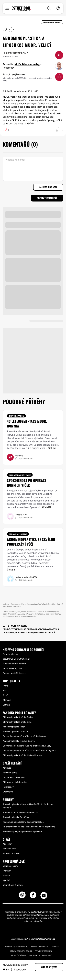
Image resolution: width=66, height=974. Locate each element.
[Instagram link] (22, 896)
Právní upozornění (43, 951)
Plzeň (5, 695)
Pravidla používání (39, 947)
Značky (6, 875)
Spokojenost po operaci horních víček (26, 483)
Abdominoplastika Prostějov (16, 817)
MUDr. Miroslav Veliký (27, 64)
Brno (5, 690)
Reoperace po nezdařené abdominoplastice (23, 822)
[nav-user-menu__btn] (58, 8)
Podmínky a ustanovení (40, 955)
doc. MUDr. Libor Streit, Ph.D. (16, 659)
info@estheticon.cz (45, 939)
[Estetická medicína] (21, 8)
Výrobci (6, 880)
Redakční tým (9, 848)
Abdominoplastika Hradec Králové (19, 741)
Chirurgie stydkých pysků (15, 782)
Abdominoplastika (18, 534)
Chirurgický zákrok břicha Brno (17, 722)
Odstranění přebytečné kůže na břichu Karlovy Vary (27, 745)
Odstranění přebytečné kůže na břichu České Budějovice (29, 750)
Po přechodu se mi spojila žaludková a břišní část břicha (29, 826)
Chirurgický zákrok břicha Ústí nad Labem (22, 755)
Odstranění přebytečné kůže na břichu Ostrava (25, 736)
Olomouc (7, 700)
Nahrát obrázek (48, 187)
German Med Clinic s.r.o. (14, 673)
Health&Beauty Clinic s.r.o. (15, 668)
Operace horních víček (20, 475)
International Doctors (13, 885)
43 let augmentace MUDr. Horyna (27, 424)
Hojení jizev (8, 787)
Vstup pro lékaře (10, 866)
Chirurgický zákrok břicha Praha (18, 717)
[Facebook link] (33, 896)
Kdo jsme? (7, 844)
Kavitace (7, 768)
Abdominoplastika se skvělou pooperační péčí (31, 542)
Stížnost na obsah (11, 853)
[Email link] (43, 895)
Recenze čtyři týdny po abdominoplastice (22, 831)
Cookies (55, 947)
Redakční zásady (19, 955)
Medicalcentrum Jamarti (14, 663)
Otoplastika (8, 791)
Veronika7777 (20, 52)
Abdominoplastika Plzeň (14, 726)
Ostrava (6, 704)
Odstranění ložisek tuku (14, 777)
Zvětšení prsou (16, 416)
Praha (5, 685)
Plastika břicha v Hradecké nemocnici (20, 812)
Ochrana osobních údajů (16, 947)
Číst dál (52, 448)
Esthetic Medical (10, 654)
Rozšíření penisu (10, 772)
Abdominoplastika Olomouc (15, 731)
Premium (7, 870)
